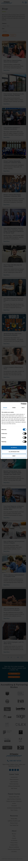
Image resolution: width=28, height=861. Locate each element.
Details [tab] (14, 407)
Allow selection (14, 451)
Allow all (14, 447)
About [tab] (23, 407)
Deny (14, 455)
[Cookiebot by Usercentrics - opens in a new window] (21, 404)
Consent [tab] (5, 407)
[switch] (25, 434)
